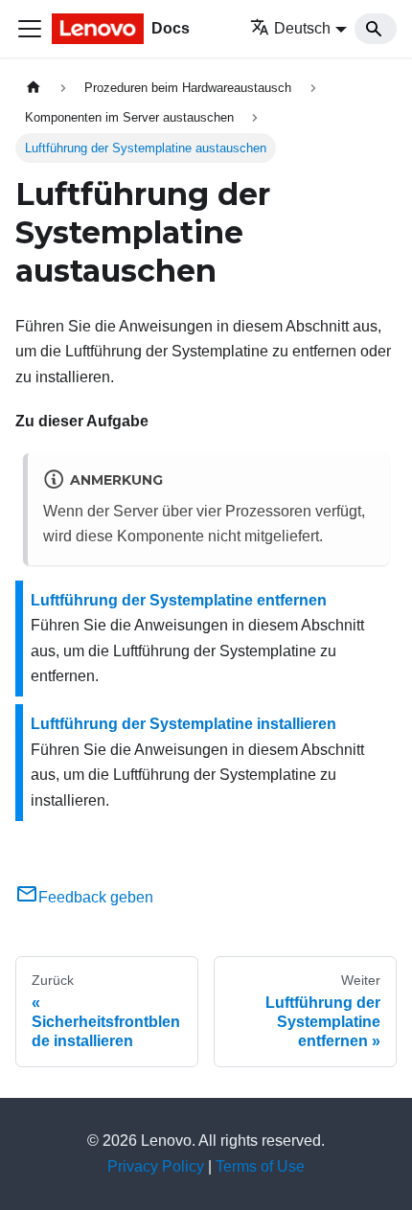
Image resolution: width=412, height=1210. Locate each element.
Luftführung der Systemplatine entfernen (179, 600)
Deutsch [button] (302, 28)
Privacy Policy (155, 1166)
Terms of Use (260, 1166)
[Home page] (33, 88)
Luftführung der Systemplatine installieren (183, 724)
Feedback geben (95, 897)
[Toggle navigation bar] (29, 28)
